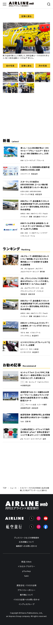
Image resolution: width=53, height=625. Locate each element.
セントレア (32, 382)
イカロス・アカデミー (26, 566)
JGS (42, 288)
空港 (44, 439)
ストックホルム (25, 336)
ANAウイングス (36, 214)
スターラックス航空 (27, 194)
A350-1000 (24, 191)
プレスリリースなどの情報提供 (26, 537)
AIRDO (22, 214)
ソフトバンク (24, 236)
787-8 (22, 333)
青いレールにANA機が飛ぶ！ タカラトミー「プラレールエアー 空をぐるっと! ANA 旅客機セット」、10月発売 (34, 152)
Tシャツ (27, 439)
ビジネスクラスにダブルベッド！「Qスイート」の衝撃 (35, 343)
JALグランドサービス (31, 288)
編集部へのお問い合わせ (26, 546)
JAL (21, 269)
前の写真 (10, 65)
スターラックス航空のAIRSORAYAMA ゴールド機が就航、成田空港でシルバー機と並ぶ (34, 184)
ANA (22, 160)
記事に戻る (26, 16)
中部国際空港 (25, 385)
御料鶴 (42, 272)
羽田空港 (34, 174)
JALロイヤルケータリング (29, 272)
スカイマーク (25, 174)
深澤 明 (28, 421)
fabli (22, 421)
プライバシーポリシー (26, 590)
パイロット (24, 217)
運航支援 (31, 294)
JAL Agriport (29, 269)
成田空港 (38, 194)
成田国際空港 (25, 408)
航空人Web (26, 561)
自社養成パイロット (40, 217)
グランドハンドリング (27, 291)
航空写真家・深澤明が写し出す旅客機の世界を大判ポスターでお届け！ (35, 416)
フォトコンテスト (43, 382)
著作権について (26, 594)
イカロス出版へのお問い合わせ (26, 599)
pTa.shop (26, 571)
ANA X (27, 233)
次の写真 (43, 65)
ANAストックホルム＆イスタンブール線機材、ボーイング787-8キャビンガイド (34, 326)
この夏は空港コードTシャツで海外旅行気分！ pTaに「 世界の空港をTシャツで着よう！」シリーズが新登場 (35, 432)
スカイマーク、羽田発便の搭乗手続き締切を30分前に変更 (35, 168)
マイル (32, 236)
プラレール (40, 160)
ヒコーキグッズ (30, 160)
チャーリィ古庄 (31, 405)
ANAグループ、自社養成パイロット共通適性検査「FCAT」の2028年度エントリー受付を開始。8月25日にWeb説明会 (35, 205)
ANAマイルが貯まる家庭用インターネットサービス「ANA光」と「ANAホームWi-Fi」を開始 (35, 226)
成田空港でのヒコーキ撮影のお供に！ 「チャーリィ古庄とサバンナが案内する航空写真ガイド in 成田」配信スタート (34, 396)
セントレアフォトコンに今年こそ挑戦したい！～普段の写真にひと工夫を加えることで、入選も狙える (35, 375)
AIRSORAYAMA (35, 191)
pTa (21, 439)
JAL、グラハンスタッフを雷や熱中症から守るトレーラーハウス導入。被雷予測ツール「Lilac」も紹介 (34, 281)
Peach (45, 214)
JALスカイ (39, 269)
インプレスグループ (27, 604)
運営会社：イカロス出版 (26, 585)
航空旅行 (35, 336)
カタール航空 (34, 349)
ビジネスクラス (25, 352)
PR (27, 382)
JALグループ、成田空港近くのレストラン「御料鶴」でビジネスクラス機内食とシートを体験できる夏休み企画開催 (34, 260)
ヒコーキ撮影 (42, 405)
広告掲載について (26, 542)
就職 (30, 217)
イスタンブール (35, 333)
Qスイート (24, 349)
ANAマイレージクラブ (39, 233)
